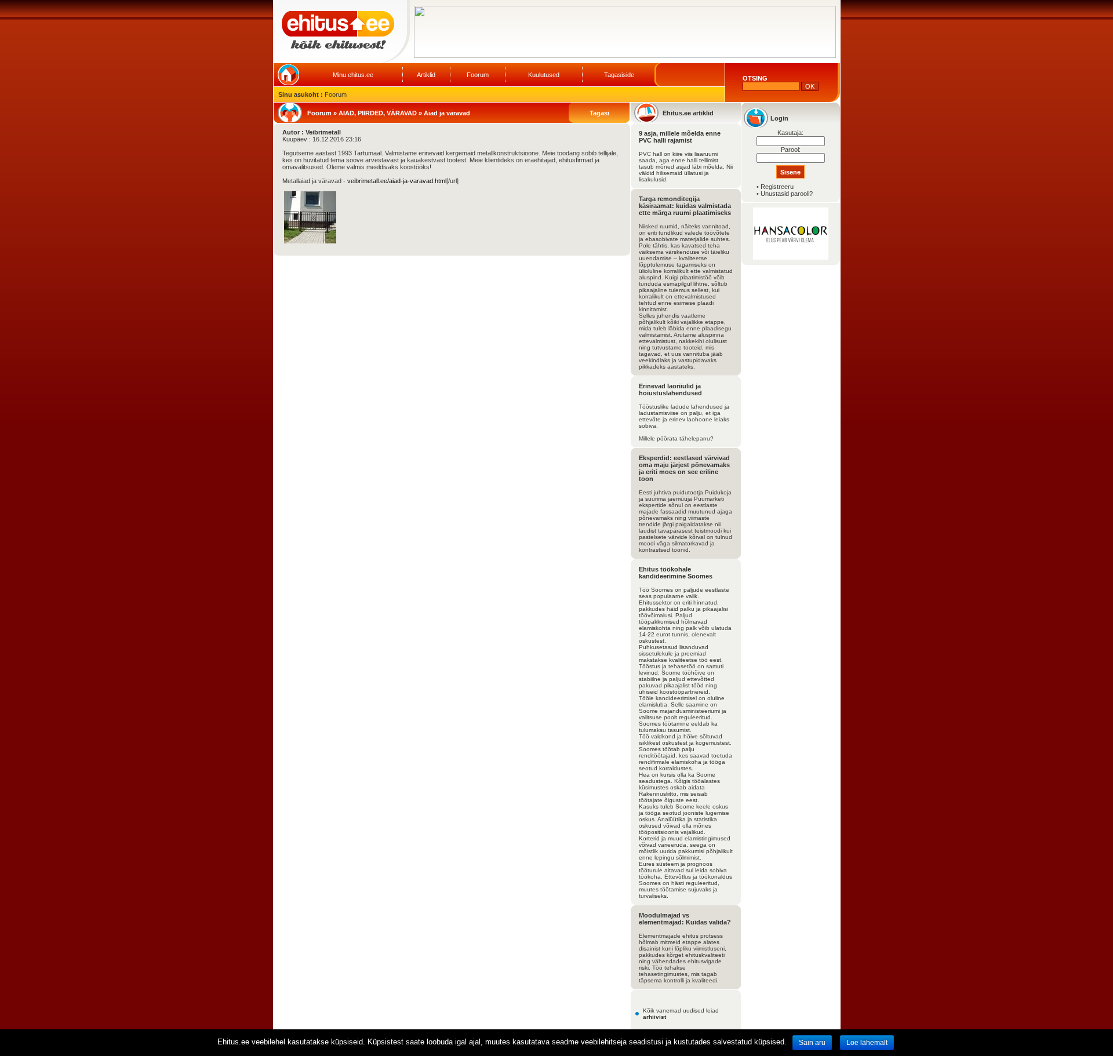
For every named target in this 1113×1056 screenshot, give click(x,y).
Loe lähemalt (867, 1043)
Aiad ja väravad (447, 113)
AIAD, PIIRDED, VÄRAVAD (378, 113)
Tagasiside (619, 74)
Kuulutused (543, 74)
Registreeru (777, 186)
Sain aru (812, 1043)
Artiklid (426, 74)
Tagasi (599, 113)
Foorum (478, 74)
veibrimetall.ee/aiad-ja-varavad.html (396, 180)
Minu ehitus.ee (353, 74)
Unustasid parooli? (787, 193)
